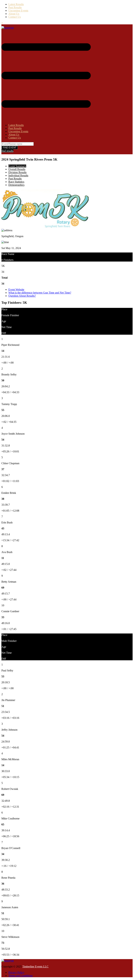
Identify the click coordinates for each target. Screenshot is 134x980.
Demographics (16, 184)
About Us (13, 13)
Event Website (16, 289)
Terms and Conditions (20, 975)
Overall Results (16, 169)
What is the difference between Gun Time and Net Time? (39, 292)
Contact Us (14, 16)
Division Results (17, 172)
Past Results (15, 7)
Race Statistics (16, 181)
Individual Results (18, 175)
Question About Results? (22, 295)
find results (7, 150)
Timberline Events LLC (35, 966)
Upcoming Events (18, 10)
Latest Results (16, 4)
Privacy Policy (16, 972)
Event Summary (17, 166)
